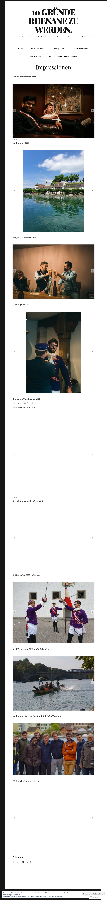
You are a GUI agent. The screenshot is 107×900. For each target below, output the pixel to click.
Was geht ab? (59, 49)
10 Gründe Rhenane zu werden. (53, 20)
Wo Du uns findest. (81, 49)
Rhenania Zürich (38, 49)
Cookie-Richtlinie (57, 896)
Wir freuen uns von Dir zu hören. (63, 57)
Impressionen (35, 57)
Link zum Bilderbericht (23, 403)
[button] (92, 110)
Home (20, 49)
